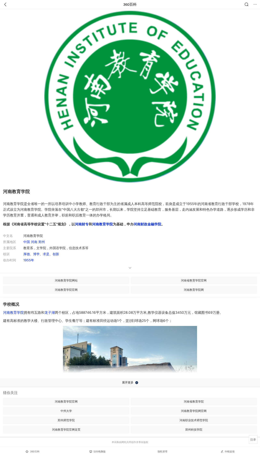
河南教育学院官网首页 (66, 429)
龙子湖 (49, 313)
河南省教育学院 (194, 401)
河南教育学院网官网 (194, 411)
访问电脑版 (99, 451)
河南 (34, 242)
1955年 (28, 260)
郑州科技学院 (193, 429)
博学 (36, 254)
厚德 (26, 254)
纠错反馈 (230, 451)
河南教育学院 (13, 313)
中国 (26, 242)
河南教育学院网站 (66, 280)
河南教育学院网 (194, 289)
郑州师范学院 (66, 420)
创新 (56, 254)
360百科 (130, 4)
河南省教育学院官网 (194, 280)
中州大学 (66, 411)
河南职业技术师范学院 (194, 420)
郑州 (41, 242)
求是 (46, 254)
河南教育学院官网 (66, 289)
